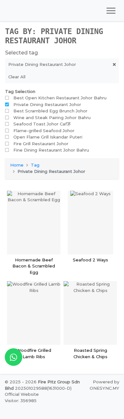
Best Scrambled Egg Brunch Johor (50, 110)
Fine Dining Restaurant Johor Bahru (51, 150)
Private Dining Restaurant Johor (47, 104)
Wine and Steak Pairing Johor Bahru (52, 117)
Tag (35, 164)
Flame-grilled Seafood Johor (43, 130)
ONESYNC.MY (104, 388)
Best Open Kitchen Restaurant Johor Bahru (60, 97)
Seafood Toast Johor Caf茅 (42, 123)
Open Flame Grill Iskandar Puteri (47, 136)
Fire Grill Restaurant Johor (40, 143)
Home (17, 164)
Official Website (22, 394)
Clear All (16, 76)
